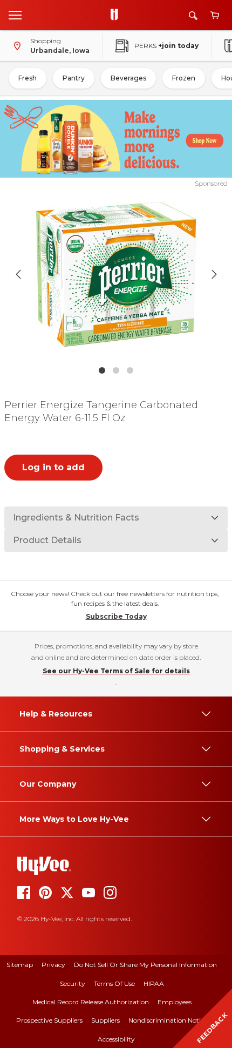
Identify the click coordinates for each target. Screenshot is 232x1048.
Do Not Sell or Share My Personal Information (145, 965)
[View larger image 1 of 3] (116, 274)
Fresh (27, 78)
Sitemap (19, 965)
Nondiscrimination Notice (167, 1020)
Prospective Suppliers (49, 1020)
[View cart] (214, 15)
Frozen (183, 78)
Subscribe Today (116, 616)
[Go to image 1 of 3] (102, 370)
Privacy (53, 965)
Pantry (74, 78)
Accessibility (116, 1039)
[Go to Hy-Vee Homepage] (117, 15)
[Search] (193, 15)
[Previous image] (18, 274)
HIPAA (154, 983)
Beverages (128, 78)
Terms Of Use (114, 983)
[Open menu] (15, 14)
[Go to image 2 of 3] (116, 370)
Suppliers (105, 1020)
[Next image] (214, 274)
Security (72, 983)
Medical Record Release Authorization (90, 1002)
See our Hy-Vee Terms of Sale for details (116, 671)
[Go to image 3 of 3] (130, 370)
